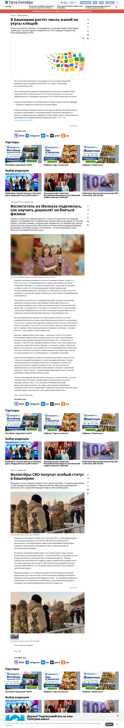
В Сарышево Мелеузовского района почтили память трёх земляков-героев (62, 11)
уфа (19, 651)
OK (101, 2)
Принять (109, 724)
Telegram (110, 2)
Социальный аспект (17, 202)
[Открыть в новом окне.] (19, 136)
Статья (8, 7)
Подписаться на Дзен (73, 2)
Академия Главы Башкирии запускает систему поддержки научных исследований (98, 7)
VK (95, 2)
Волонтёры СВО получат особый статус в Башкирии (70, 7)
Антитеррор (86, 2)
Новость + (14, 15)
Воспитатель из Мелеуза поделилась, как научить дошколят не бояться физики (41, 7)
